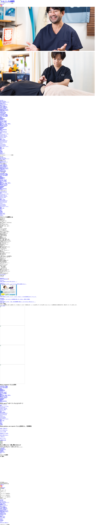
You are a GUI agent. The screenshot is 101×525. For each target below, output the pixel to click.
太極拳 (1, 151)
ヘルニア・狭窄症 (3, 126)
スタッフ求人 (2, 447)
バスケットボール (3, 135)
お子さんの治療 (3, 108)
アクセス (1, 499)
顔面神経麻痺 (2, 118)
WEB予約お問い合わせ (2, 452)
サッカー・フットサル (4, 133)
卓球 (1, 147)
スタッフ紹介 (2, 102)
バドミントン (2, 143)
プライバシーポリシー (4, 522)
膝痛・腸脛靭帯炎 (3, 129)
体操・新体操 (2, 139)
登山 (1, 150)
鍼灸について (2, 105)
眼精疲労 (1, 117)
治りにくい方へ (3, 170)
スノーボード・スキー (4, 146)
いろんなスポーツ (3, 191)
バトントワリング (3, 142)
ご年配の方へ (2, 111)
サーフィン (2, 410)
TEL (1, 452)
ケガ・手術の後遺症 (4, 116)
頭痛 (1, 117)
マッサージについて (4, 104)
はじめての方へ (3, 101)
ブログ (1, 518)
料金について (2, 516)
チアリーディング (3, 141)
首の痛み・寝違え (3, 121)
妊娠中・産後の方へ (4, 165)
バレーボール (2, 134)
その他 (1, 130)
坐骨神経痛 (2, 127)
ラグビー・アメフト (4, 136)
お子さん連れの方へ (4, 107)
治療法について (3, 161)
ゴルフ (1, 149)
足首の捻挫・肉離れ (4, 114)
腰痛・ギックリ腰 (3, 124)
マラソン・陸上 (3, 137)
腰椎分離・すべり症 (4, 125)
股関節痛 (1, 187)
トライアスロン (3, 144)
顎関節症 (1, 119)
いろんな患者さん (3, 164)
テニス (1, 143)
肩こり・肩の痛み (3, 122)
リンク (1, 521)
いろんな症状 (2, 172)
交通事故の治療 (3, 112)
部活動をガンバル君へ (4, 109)
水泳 (1, 138)
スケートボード (3, 145)
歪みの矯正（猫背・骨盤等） (5, 123)
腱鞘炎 (1, 122)
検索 (12, 3)
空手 (1, 148)
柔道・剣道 (2, 148)
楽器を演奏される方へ (4, 110)
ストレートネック (3, 120)
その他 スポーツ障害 (4, 115)
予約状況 (1, 450)
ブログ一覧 (2, 302)
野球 (1, 405)
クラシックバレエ (3, 132)
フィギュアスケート (4, 140)
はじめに (1, 500)
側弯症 (1, 128)
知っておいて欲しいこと (4, 158)
